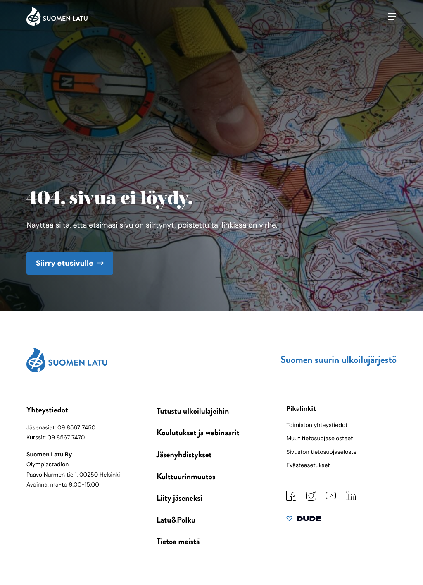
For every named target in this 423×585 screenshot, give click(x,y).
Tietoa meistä (178, 541)
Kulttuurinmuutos (186, 476)
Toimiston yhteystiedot (316, 425)
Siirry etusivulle (64, 263)
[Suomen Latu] (57, 24)
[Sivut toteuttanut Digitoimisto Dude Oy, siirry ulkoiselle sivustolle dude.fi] (303, 520)
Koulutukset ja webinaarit (198, 433)
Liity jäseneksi (179, 498)
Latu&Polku (176, 520)
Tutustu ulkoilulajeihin (193, 411)
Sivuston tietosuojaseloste (321, 452)
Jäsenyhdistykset (184, 454)
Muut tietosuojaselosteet (319, 438)
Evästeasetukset (308, 465)
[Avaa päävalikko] (392, 16)
